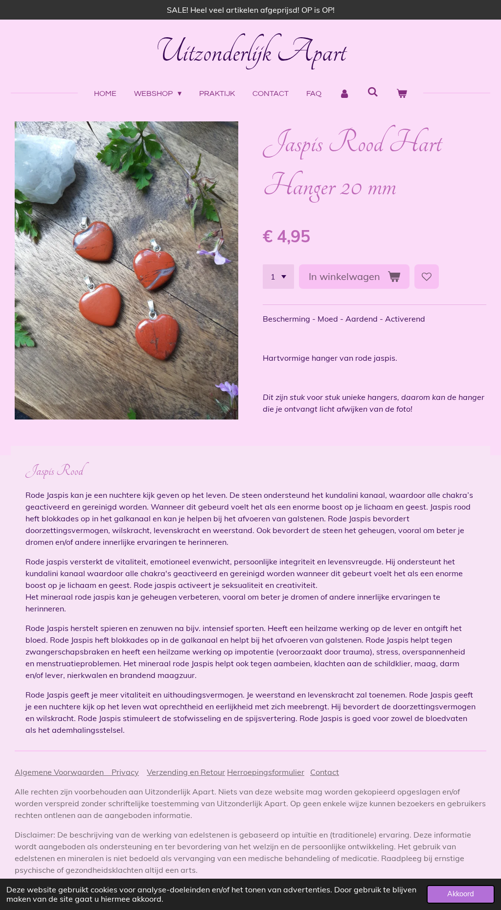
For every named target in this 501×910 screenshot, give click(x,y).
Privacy (125, 772)
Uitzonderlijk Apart (250, 52)
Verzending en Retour (186, 772)
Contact (324, 772)
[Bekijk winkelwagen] (401, 93)
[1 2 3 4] (278, 276)
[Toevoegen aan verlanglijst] (426, 276)
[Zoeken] (373, 91)
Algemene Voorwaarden (63, 772)
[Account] (344, 93)
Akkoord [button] (460, 893)
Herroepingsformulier (265, 772)
